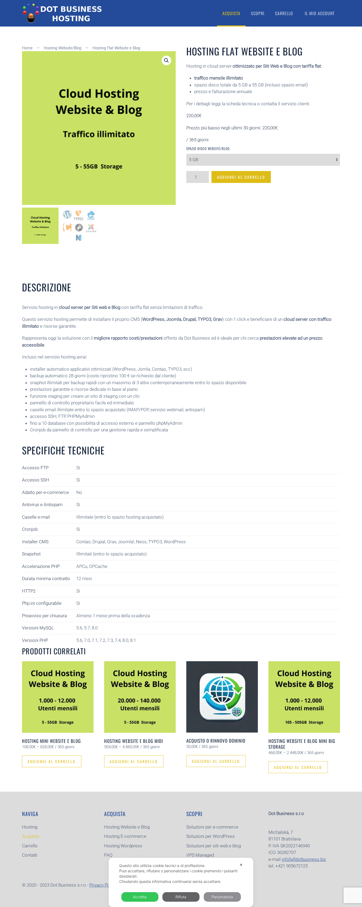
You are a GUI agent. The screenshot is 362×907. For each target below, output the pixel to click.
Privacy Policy (103, 885)
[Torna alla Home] (61, 13)
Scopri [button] (257, 13)
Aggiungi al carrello (241, 177)
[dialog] (181, 882)
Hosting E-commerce (125, 836)
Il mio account (320, 13)
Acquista (30, 836)
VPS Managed (200, 855)
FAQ (108, 855)
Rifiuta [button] (180, 897)
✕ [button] (241, 864)
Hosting (29, 827)
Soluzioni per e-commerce (212, 827)
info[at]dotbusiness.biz (304, 859)
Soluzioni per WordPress (210, 836)
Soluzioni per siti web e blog (213, 845)
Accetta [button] (140, 897)
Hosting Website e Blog (127, 827)
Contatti (29, 855)
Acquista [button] (231, 13)
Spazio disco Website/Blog (208, 148)
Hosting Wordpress (123, 845)
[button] (166, 60)
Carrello (284, 13)
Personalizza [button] (222, 897)
